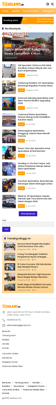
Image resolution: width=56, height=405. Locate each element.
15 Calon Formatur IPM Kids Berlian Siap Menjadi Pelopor (34, 265)
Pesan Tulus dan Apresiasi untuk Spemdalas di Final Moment (34, 149)
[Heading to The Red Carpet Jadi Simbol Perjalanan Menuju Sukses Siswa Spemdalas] (9, 169)
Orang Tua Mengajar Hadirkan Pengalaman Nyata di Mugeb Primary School (32, 255)
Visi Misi (5, 343)
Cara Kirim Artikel (10, 353)
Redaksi (5, 339)
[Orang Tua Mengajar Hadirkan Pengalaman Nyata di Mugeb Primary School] (9, 257)
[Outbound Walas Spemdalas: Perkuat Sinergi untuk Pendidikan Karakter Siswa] (9, 120)
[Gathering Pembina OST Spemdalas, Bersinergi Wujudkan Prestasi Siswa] (9, 87)
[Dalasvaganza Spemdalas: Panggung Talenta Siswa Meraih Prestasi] (9, 136)
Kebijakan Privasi (10, 362)
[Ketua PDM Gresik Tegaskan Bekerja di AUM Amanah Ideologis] (26, 20)
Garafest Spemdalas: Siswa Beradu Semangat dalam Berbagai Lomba (35, 182)
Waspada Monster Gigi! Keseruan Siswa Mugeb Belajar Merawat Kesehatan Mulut (34, 275)
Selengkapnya (28, 213)
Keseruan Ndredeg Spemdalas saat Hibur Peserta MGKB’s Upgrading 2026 (36, 101)
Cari (4, 220)
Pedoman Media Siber (12, 366)
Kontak (5, 348)
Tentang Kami (9, 335)
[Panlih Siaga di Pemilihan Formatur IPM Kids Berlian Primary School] (9, 287)
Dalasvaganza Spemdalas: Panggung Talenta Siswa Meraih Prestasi (34, 133)
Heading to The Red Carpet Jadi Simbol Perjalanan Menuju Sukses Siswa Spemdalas (34, 166)
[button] (47, 4)
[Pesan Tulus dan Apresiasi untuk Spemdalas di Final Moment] (9, 152)
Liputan (8, 45)
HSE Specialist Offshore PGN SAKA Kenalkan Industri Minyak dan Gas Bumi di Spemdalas (35, 68)
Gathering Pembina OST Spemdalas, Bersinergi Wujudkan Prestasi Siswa (36, 84)
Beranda (6, 331)
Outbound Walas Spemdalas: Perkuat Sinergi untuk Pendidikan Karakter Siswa (34, 117)
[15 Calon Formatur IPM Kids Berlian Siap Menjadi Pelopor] (9, 266)
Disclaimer (7, 357)
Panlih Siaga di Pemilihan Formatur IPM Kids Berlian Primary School (34, 286)
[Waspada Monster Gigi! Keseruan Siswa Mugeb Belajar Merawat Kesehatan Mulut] (9, 277)
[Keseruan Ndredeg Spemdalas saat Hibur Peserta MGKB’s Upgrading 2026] (9, 103)
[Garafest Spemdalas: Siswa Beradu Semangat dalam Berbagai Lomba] (9, 185)
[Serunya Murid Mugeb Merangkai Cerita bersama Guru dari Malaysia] (9, 246)
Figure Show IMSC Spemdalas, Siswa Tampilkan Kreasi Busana (27, 51)
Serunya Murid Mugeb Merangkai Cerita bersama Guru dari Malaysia (33, 245)
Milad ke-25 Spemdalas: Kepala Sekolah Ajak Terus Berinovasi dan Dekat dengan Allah (35, 199)
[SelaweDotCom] (22, 4)
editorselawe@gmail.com (19, 325)
